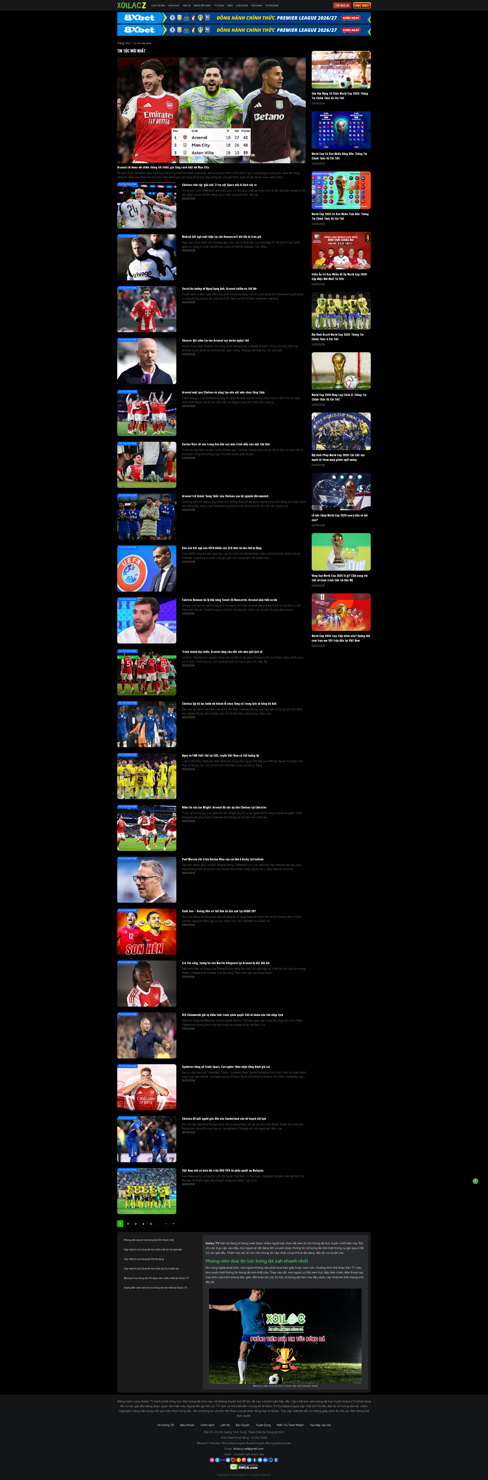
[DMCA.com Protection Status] (244, 1466)
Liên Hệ (225, 1425)
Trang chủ (123, 43)
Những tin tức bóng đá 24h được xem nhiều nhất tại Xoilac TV (156, 1278)
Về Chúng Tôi (165, 1425)
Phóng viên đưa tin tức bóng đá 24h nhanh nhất (149, 1239)
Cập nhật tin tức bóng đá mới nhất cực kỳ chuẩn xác (151, 1268)
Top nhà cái (342, 5)
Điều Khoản (187, 1425)
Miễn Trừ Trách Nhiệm (290, 1425)
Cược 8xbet (362, 5)
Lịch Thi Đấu (158, 5)
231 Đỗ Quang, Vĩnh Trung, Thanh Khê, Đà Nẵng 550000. (249, 1432)
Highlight (174, 5)
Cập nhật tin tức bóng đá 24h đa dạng (144, 1258)
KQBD (230, 5)
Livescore (242, 5)
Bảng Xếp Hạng (202, 5)
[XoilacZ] (132, 5)
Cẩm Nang (256, 5)
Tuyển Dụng (272, 5)
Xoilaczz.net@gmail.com (248, 1448)
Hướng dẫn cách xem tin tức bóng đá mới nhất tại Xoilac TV (155, 1287)
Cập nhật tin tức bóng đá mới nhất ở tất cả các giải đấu (153, 1249)
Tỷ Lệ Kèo (219, 5)
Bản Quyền (243, 1425)
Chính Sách (207, 1425)
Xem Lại (187, 5)
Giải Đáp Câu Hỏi (320, 1425)
